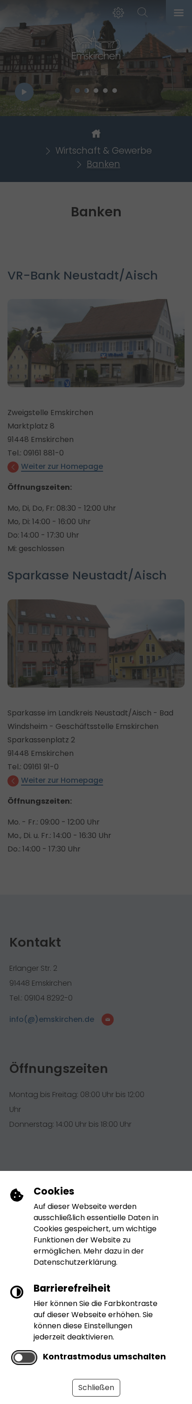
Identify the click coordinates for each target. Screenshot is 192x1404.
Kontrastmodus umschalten (104, 1356)
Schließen (96, 1387)
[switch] (24, 1357)
